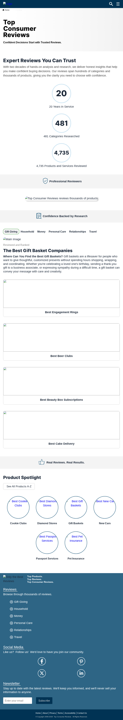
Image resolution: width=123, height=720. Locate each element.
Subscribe (44, 700)
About (45, 713)
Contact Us (82, 713)
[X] (41, 673)
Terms (60, 713)
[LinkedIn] (81, 673)
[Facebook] (41, 661)
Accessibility (70, 713)
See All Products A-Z (19, 486)
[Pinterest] (81, 661)
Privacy (52, 713)
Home (6, 10)
